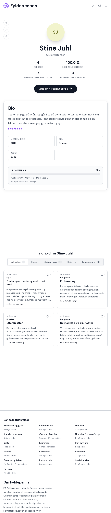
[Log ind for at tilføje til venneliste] (6, 29)
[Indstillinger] (99, 5)
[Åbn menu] (106, 5)
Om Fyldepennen (17, 482)
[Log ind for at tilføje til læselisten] (6, 36)
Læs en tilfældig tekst (53, 89)
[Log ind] (93, 5)
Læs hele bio (15, 128)
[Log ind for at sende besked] (6, 22)
